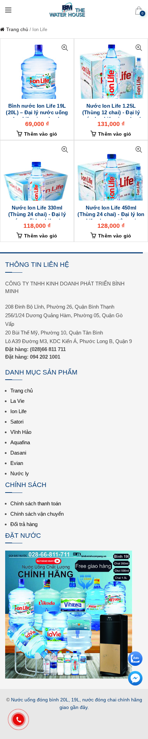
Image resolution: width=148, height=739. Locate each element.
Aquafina (20, 442)
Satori (16, 422)
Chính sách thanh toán (35, 503)
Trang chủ (17, 29)
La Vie (17, 401)
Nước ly (19, 473)
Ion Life (18, 411)
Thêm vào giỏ (40, 134)
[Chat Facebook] (135, 675)
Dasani (18, 453)
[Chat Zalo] (135, 655)
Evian (16, 463)
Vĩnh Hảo (20, 432)
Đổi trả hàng (24, 524)
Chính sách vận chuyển (37, 514)
